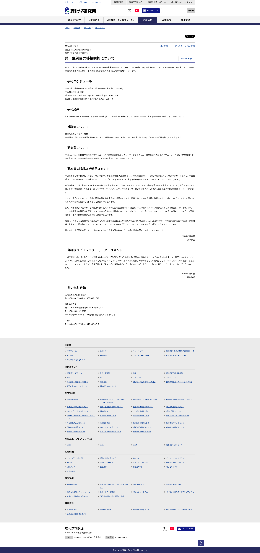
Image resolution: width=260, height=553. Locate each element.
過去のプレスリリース (174, 445)
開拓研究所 (104, 411)
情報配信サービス (106, 463)
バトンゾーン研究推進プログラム (79, 411)
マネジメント (171, 377)
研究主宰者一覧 (72, 399)
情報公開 (103, 382)
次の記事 (191, 46)
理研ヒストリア (172, 467)
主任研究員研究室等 (140, 411)
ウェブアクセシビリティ (76, 360)
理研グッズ (71, 467)
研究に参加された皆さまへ (77, 386)
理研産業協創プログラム (175, 407)
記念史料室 (71, 471)
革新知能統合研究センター (77, 423)
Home (67, 28)
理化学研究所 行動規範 (174, 373)
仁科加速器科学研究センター (110, 432)
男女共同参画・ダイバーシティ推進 (179, 382)
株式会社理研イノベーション (77, 492)
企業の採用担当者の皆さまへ (77, 496)
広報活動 (77, 28)
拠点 (101, 377)
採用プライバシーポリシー (176, 356)
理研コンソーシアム (140, 492)
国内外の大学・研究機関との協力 (112, 496)
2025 (102, 445)
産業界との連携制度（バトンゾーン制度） (114, 486)
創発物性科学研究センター (176, 427)
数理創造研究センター (108, 416)
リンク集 (70, 356)
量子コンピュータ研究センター (177, 416)
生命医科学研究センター (142, 423)
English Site (96, 2)
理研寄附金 (119, 2)
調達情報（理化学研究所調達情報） (179, 351)
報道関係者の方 (135, 2)
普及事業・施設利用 (173, 484)
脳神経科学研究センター (76, 427)
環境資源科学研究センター (143, 427)
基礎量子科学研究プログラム (77, 407)
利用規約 (103, 356)
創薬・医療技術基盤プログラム (111, 407)
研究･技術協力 (138, 484)
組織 (68, 377)
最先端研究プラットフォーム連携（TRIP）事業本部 (112, 401)
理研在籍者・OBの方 (157, 2)
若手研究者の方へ (106, 510)
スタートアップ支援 (107, 492)
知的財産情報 (72, 484)
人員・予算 (137, 377)
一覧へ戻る (177, 46)
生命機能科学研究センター (176, 423)
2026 (69, 445)
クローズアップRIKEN (75, 458)
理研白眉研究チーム (173, 411)
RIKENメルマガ (152, 11)
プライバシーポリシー (141, 356)
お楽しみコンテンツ (140, 463)
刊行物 (69, 463)
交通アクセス (70, 2)
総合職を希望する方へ (141, 510)
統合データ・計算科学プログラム (145, 399)
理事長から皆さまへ (74, 373)
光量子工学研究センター (76, 432)
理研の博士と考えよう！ (109, 458)
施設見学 (103, 467)
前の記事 (164, 46)
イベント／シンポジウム (175, 458)
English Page (186, 58)
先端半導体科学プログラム (143, 407)
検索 (190, 11)
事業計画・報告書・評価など (77, 382)
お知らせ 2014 (100, 28)
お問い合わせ (83, 2)
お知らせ (87, 28)
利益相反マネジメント (108, 386)
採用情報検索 (72, 510)
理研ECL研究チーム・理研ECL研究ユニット (81, 417)
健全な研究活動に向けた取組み (144, 382)
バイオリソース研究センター (110, 427)
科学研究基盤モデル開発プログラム (179, 399)
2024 (135, 445)
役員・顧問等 (105, 373)
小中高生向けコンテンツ (181, 2)
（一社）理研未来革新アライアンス (179, 492)
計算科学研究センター (141, 416)
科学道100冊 (137, 467)
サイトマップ (138, 351)
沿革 (134, 373)
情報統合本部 (105, 423)
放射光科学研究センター (142, 432)
